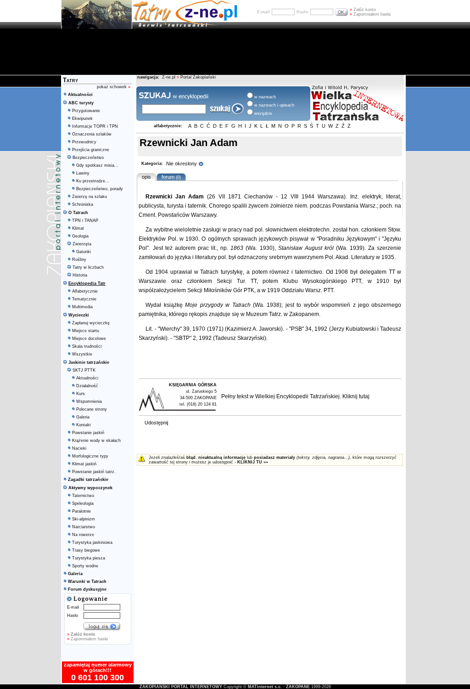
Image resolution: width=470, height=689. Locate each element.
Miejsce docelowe (89, 338)
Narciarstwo (83, 527)
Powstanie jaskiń (88, 432)
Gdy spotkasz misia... (97, 165)
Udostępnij (156, 422)
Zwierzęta (82, 244)
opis (146, 177)
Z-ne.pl (169, 77)
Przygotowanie (86, 110)
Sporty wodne (85, 566)
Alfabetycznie (85, 291)
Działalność (87, 386)
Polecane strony (91, 409)
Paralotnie (81, 511)
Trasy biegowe (86, 550)
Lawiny (83, 173)
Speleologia (83, 503)
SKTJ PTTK (84, 370)
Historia (80, 275)
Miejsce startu (85, 330)
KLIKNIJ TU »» (252, 462)
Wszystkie (82, 354)
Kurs (80, 393)
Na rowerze (83, 534)
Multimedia (82, 307)
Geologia (80, 236)
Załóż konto (363, 9)
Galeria (83, 417)
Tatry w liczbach (88, 267)
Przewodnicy (84, 142)
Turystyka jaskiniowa (92, 542)
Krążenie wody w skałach (96, 440)
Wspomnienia (89, 401)
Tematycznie (84, 299)
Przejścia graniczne (90, 149)
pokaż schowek (113, 87)
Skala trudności (86, 346)
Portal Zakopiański (198, 77)
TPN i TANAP (85, 220)
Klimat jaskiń (84, 464)
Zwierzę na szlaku (89, 196)
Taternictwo (83, 495)
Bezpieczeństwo (88, 157)
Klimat (78, 228)
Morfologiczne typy (90, 456)
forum (170, 177)
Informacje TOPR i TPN (95, 126)
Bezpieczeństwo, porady (99, 188)
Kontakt (83, 425)
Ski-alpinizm (83, 519)
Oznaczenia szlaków (92, 134)
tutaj (364, 396)
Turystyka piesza (88, 558)
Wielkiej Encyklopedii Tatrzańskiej (297, 396)
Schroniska (82, 204)
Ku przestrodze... (92, 181)
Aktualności (87, 378)
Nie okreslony (182, 163)
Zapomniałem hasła (370, 14)
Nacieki (79, 448)
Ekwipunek (82, 118)
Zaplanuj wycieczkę (91, 323)
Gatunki (83, 251)
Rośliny (79, 259)
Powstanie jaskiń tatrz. (94, 471)
